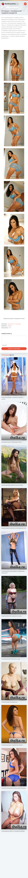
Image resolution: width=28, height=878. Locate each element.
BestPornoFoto (12, 4)
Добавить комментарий (14, 348)
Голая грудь (18, 323)
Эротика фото (11, 323)
